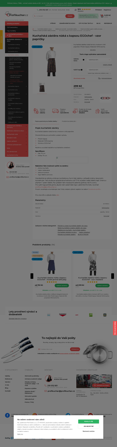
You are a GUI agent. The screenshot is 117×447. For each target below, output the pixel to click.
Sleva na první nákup (115, 328)
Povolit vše (88, 421)
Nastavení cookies (89, 431)
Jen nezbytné (89, 426)
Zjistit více (20, 434)
